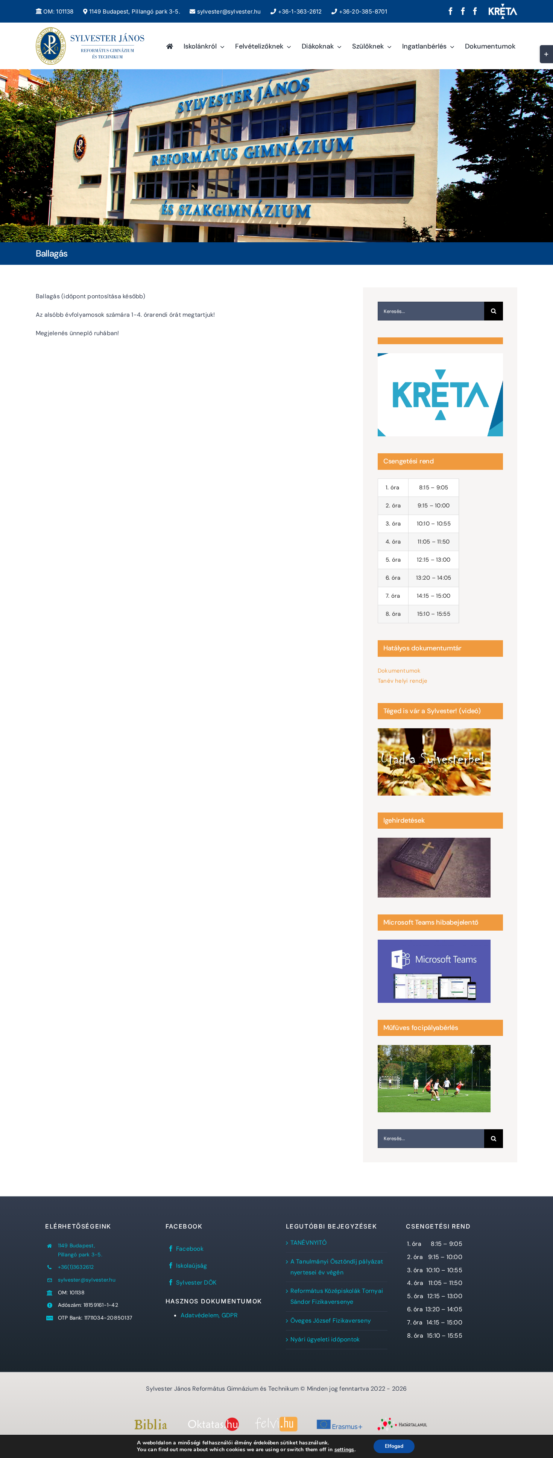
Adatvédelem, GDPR (209, 1315)
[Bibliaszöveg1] (150, 1422)
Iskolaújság (191, 1266)
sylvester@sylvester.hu (228, 11)
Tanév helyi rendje (402, 681)
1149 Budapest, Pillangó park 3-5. (133, 11)
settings (344, 1449)
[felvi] (276, 1419)
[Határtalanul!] (402, 1420)
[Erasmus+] (339, 1420)
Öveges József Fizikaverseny (330, 1320)
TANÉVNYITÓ (308, 1243)
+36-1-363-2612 (299, 11)
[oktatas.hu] (213, 1420)
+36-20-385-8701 (362, 11)
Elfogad (394, 1446)
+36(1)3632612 (76, 1267)
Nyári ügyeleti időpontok (325, 1339)
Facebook (190, 1249)
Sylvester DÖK (196, 1282)
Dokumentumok (399, 670)
